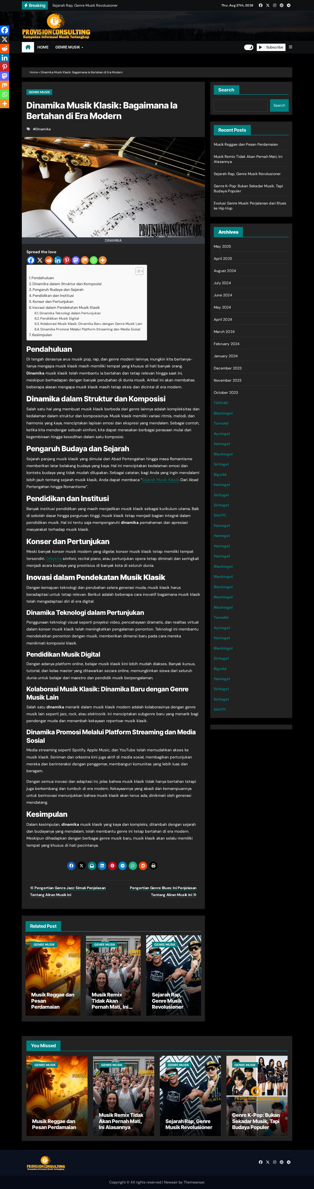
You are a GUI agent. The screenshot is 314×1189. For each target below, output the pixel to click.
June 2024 (223, 295)
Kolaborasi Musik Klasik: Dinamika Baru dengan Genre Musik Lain (91, 324)
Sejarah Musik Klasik (160, 479)
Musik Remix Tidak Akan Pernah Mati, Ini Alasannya (110, 1004)
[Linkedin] (58, 260)
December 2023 (228, 368)
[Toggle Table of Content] (137, 271)
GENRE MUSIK (68, 47)
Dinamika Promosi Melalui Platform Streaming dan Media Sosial (90, 329)
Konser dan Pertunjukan (53, 301)
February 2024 (227, 343)
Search (226, 90)
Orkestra (54, 558)
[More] (103, 260)
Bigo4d (220, 474)
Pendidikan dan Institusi (53, 295)
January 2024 (226, 356)
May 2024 (222, 307)
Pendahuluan (42, 277)
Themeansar (194, 1182)
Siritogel (221, 464)
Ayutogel (222, 433)
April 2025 (223, 258)
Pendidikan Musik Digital (59, 318)
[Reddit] (49, 260)
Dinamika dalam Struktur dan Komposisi (67, 283)
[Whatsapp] (94, 260)
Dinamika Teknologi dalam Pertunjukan (70, 313)
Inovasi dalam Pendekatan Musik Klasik (66, 307)
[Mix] (85, 260)
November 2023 (228, 380)
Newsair (171, 1182)
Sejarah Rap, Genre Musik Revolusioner (167, 1001)
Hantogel (222, 443)
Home (34, 72)
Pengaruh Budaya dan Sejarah (58, 289)
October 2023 (226, 392)
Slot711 (220, 515)
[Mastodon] (76, 260)
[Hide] (2, 112)
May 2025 (222, 246)
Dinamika (43, 129)
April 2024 (223, 319)
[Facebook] (31, 260)
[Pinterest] (67, 260)
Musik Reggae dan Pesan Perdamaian (246, 144)
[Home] (28, 47)
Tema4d (221, 423)
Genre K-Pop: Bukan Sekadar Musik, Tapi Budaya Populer (256, 1121)
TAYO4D (221, 402)
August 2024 (225, 270)
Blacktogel (223, 413)
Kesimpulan (42, 334)
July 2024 (222, 283)
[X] (40, 260)
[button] (290, 47)
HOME (43, 47)
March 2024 (224, 331)
